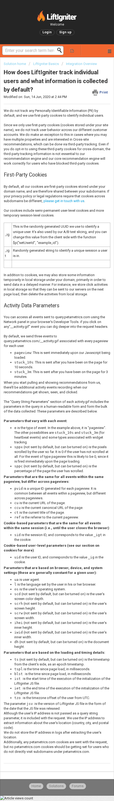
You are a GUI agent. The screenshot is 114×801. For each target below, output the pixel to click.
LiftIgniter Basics (46, 64)
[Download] (47, 407)
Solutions (56, 786)
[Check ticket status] (72, 50)
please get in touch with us (63, 201)
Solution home (15, 64)
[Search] (61, 50)
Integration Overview (81, 64)
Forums (78, 786)
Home (36, 786)
